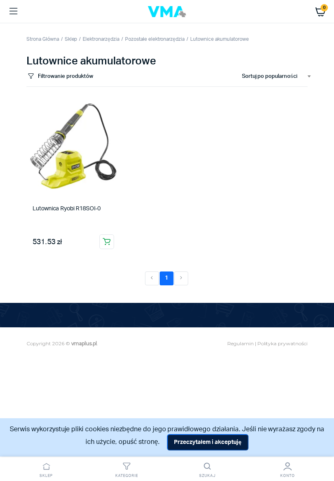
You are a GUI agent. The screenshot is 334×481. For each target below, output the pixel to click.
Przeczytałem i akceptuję (207, 442)
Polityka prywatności (282, 343)
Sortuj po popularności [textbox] (269, 76)
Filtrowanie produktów (65, 76)
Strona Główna (42, 39)
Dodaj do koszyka (106, 241)
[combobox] (273, 76)
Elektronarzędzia (101, 39)
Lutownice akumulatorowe (219, 39)
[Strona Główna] (167, 11)
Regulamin (240, 343)
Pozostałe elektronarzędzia (155, 39)
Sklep (71, 39)
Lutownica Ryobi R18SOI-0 (67, 209)
